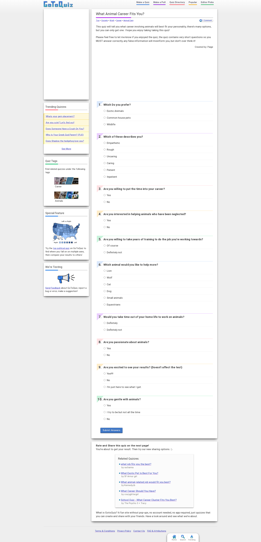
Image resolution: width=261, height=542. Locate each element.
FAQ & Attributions (156, 531)
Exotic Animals (115, 110)
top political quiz (61, 248)
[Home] (58, 4)
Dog (108, 291)
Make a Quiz (142, 2)
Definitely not (114, 252)
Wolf (109, 277)
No (108, 201)
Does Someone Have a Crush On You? (65, 128)
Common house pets (118, 117)
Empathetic (113, 142)
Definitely (112, 323)
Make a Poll (159, 2)
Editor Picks (207, 2)
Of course (112, 245)
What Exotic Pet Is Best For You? (139, 473)
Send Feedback (52, 288)
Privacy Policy (124, 531)
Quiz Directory (177, 2)
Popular (193, 2)
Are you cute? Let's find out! (60, 122)
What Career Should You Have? (138, 490)
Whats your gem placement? (60, 116)
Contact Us (139, 531)
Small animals (114, 297)
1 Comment (207, 20)
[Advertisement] (154, 74)
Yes (108, 195)
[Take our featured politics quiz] (66, 232)
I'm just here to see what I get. (124, 387)
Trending (191, 540)
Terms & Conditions (105, 531)
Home (174, 540)
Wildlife (110, 124)
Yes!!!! (109, 373)
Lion (109, 270)
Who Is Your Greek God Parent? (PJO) (65, 134)
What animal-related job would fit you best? (146, 482)
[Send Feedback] (66, 278)
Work (112, 20)
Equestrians (113, 304)
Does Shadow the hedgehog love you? (65, 141)
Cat (108, 284)
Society (104, 20)
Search (183, 540)
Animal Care (128, 20)
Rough (110, 149)
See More (66, 148)
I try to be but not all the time (123, 412)
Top (97, 20)
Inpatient (111, 176)
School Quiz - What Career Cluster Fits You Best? (149, 499)
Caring (110, 163)
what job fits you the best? (136, 464)
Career (118, 20)
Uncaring (111, 156)
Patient (110, 169)
